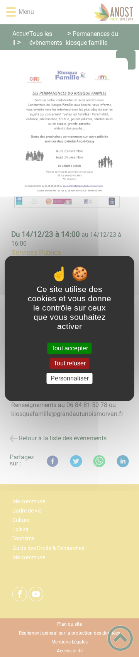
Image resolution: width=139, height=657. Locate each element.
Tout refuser (70, 363)
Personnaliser (70, 378)
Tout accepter (69, 348)
